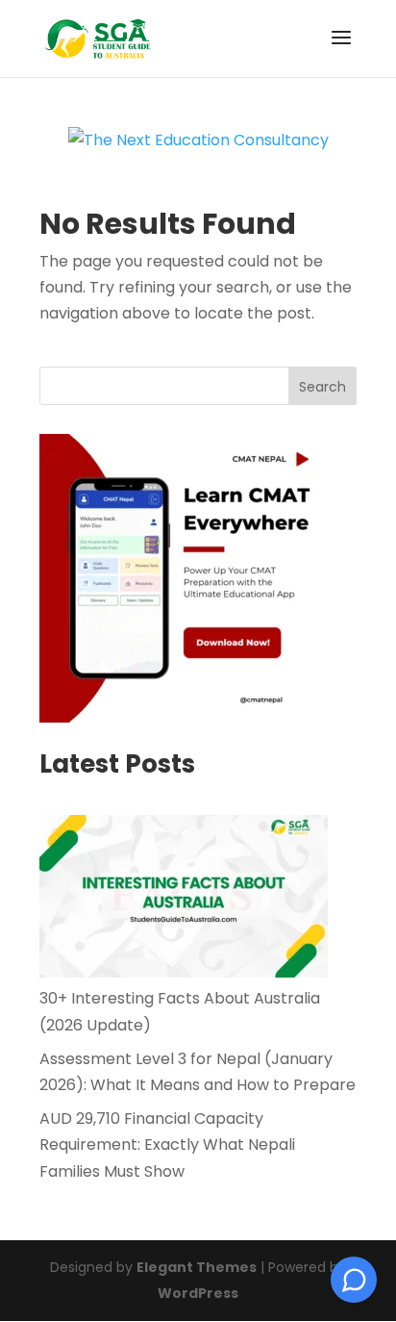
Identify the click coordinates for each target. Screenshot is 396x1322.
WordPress (198, 1293)
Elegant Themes (196, 1267)
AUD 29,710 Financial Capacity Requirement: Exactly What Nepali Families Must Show (167, 1144)
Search (322, 386)
